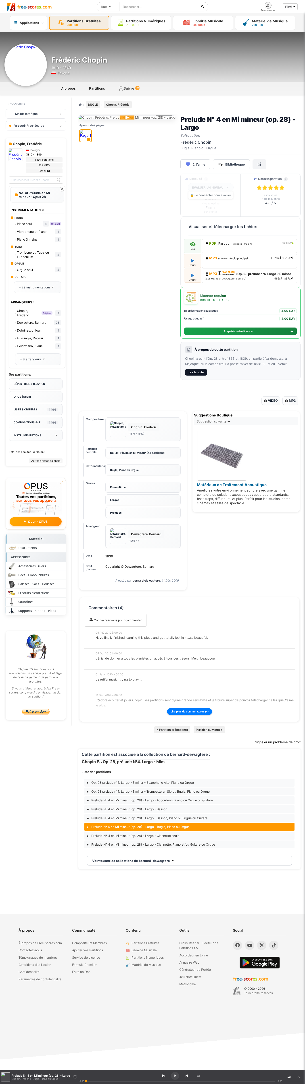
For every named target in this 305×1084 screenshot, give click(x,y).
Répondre (105, 643)
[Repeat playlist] (198, 1076)
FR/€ (288, 6)
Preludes (116, 512)
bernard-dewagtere (146, 580)
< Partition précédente (172, 729)
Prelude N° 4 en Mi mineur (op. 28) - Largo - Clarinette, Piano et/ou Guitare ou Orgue (151, 844)
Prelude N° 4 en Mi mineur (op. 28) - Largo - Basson (127, 809)
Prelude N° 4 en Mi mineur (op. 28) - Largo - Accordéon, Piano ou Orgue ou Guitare (150, 800)
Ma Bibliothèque (26, 114)
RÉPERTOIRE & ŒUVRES (29, 384)
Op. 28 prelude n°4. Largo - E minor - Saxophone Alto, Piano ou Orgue (140, 782)
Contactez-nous (30, 950)
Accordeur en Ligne (193, 955)
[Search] (58, 180)
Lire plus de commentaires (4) (190, 711)
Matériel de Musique (146, 964)
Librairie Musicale (144, 950)
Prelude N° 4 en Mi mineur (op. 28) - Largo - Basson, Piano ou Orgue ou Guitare (147, 818)
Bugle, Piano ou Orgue (124, 470)
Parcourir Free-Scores (28, 125)
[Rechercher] (202, 6)
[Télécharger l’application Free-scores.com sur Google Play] (260, 962)
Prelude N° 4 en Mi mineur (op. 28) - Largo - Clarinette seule (133, 836)
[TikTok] (273, 945)
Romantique (118, 487)
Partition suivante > (209, 729)
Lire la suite (196, 372)
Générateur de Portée (195, 969)
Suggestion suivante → (213, 421)
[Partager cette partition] (259, 164)
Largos (114, 500)
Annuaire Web (189, 962)
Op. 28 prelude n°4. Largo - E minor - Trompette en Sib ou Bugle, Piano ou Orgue (148, 791)
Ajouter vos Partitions (87, 950)
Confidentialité (29, 972)
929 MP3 (44, 165)
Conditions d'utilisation (35, 964)
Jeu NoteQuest (190, 977)
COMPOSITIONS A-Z (35, 422)
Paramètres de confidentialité (40, 979)
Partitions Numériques (148, 957)
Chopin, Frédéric (118, 104)
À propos (68, 88)
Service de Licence (86, 957)
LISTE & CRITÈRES (35, 409)
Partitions (97, 88)
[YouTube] (249, 945)
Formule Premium (84, 964)
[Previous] (163, 1075)
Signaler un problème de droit (278, 742)
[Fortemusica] (237, 991)
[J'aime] (75, 1077)
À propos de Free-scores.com (40, 943)
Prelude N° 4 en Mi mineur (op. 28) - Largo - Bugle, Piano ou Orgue (138, 827)
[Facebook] (237, 945)
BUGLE (93, 104)
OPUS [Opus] (22, 396)
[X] (261, 945)
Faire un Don (81, 972)
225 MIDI (44, 170)
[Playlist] (298, 1077)
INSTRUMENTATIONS (27, 435)
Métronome (187, 984)
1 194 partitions (44, 159)
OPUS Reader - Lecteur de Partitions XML (198, 945)
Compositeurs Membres (89, 943)
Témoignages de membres (38, 957)
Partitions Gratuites (145, 943)
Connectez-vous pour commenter (117, 620)
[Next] (186, 1075)
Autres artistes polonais (45, 460)
